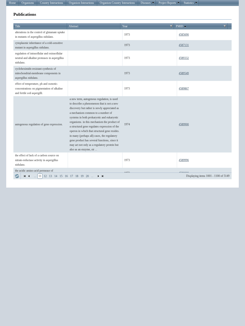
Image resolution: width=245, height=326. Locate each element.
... (35, 176)
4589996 (184, 160)
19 (82, 176)
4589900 (184, 124)
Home (12, 3)
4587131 (184, 45)
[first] (24, 176)
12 (45, 176)
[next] (98, 176)
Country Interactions (51, 3)
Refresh (17, 176)
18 (76, 176)
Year (125, 26)
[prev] (29, 176)
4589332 (184, 58)
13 (50, 176)
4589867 (184, 88)
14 (55, 176)
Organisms (28, 3)
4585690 (184, 34)
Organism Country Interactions (117, 3)
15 (61, 176)
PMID (179, 26)
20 (87, 176)
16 (66, 176)
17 (71, 176)
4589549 (184, 73)
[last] (102, 176)
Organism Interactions (81, 3)
